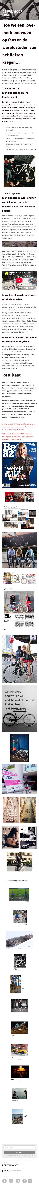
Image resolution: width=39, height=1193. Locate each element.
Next (3, 1168)
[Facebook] (4, 1181)
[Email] (24, 1181)
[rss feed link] (30, 1181)
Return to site (9, 1)
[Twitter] (11, 1181)
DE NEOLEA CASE (10, 1165)
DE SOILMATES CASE (11, 1171)
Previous (4, 1163)
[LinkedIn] (18, 1181)
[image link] (19, 708)
